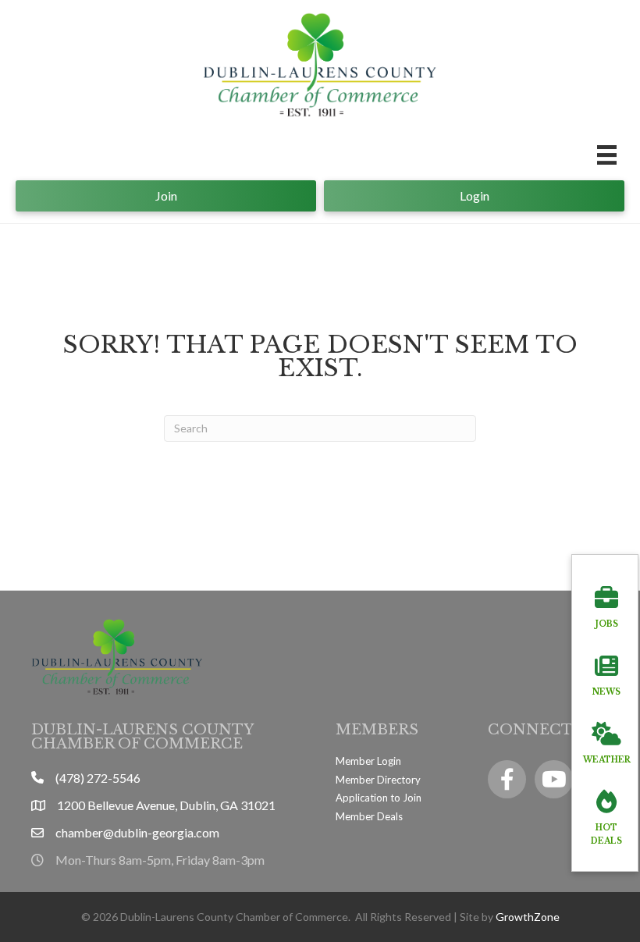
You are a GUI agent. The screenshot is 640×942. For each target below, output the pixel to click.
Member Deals (369, 816)
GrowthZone (528, 916)
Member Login (368, 761)
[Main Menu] (606, 154)
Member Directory (378, 779)
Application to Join (378, 797)
